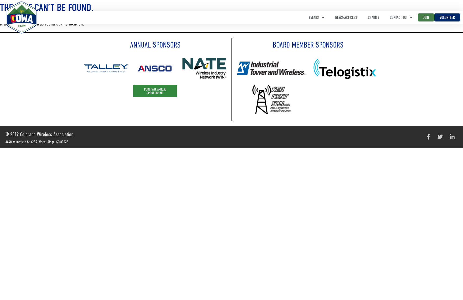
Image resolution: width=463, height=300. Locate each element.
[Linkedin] (452, 137)
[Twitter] (440, 137)
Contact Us (398, 17)
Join (426, 17)
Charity (373, 17)
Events (314, 17)
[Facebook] (428, 137)
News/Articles (346, 17)
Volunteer (447, 17)
